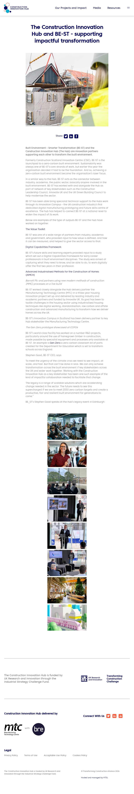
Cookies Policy (80, 755)
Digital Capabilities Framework (43, 246)
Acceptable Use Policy (55, 755)
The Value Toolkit (35, 229)
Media (97, 8)
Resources (113, 8)
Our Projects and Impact (70, 8)
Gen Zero (55, 342)
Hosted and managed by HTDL (94, 777)
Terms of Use (30, 755)
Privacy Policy (11, 755)
